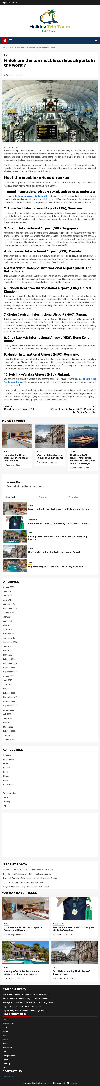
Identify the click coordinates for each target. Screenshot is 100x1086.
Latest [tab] (11, 497)
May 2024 (7, 651)
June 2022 (7, 718)
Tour (5, 789)
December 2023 (10, 663)
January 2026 (9, 604)
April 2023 (7, 684)
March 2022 (8, 727)
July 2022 (7, 714)
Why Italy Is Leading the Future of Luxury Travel (50, 456)
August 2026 (8, 587)
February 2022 (9, 731)
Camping (7, 755)
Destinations (33, 520)
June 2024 (7, 646)
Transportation (9, 793)
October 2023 (9, 667)
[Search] (96, 40)
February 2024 (9, 659)
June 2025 (7, 621)
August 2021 (8, 739)
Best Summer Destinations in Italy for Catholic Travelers (59, 523)
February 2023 (9, 693)
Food (5, 763)
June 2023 (7, 680)
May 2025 (7, 625)
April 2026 (7, 600)
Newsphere (58, 1083)
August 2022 (8, 710)
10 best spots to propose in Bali (19, 407)
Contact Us (8, 1076)
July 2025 (7, 617)
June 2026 (7, 595)
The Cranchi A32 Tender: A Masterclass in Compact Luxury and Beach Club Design (82, 459)
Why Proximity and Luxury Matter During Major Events (57, 566)
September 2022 (10, 706)
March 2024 (8, 655)
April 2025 (7, 629)
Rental (6, 780)
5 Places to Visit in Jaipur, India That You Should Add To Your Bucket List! (73, 409)
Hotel (30, 533)
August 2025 (8, 612)
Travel (6, 55)
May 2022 (7, 722)
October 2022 (9, 701)
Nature (6, 776)
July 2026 (7, 591)
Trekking (6, 801)
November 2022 (10, 697)
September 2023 (10, 672)
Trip (4, 806)
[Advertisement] (24, 833)
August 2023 (8, 676)
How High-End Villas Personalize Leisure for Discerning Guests (30, 878)
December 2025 (10, 608)
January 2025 (9, 638)
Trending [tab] (74, 497)
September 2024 (10, 642)
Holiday (6, 768)
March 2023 (8, 689)
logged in (22, 486)
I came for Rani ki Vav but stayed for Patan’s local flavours (16, 458)
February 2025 (9, 634)
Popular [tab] (42, 497)
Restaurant (8, 785)
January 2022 (9, 735)
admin (20, 75)
